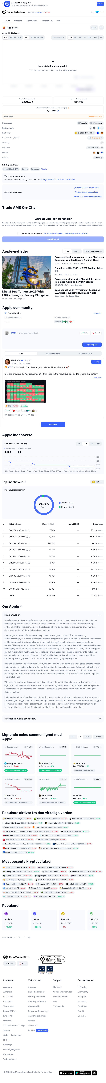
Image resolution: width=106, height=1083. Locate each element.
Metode (31, 1020)
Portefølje (7, 1044)
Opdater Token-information (87, 188)
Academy (7, 987)
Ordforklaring (59, 1006)
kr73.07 (19, 884)
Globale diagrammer (12, 1035)
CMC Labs (8, 996)
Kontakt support (60, 996)
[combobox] (58, 37)
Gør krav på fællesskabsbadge (88, 196)
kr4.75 (15, 888)
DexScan (7, 1020)
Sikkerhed (32, 1025)
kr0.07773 (56, 867)
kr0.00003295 (22, 892)
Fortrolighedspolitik (36, 996)
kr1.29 (50, 884)
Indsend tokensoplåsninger (87, 192)
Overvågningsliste (11, 1049)
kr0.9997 (44, 888)
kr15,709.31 (87, 872)
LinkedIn (82, 1016)
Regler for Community (38, 1011)
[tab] (26, 37)
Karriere (31, 1030)
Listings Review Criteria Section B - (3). (57, 179)
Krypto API (8, 1016)
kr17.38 (55, 880)
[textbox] (44, 336)
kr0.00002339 (58, 892)
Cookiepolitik (34, 1006)
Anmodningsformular (62, 992)
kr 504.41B (38, 12)
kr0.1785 (18, 896)
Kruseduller (8, 1054)
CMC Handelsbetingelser (53, 233)
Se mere (97, 313)
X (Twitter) (82, 987)
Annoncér (7, 992)
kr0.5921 (83, 876)
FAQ (55, 1001)
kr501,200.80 (20, 867)
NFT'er (6, 1040)
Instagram (82, 1001)
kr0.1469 (22, 872)
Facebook (82, 1006)
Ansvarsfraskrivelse (37, 1016)
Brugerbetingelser (36, 992)
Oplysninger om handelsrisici (76, 233)
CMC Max (7, 1001)
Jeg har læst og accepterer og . (54, 233)
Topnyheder (8, 1006)
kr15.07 (80, 884)
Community (83, 992)
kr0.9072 (50, 896)
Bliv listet (57, 987)
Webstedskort (9, 1059)
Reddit (81, 1011)
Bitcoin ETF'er (9, 1011)
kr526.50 (52, 876)
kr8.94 (55, 872)
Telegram (82, 996)
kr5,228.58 (19, 880)
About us (32, 987)
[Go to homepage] (13, 12)
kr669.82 (19, 876)
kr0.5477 (76, 888)
